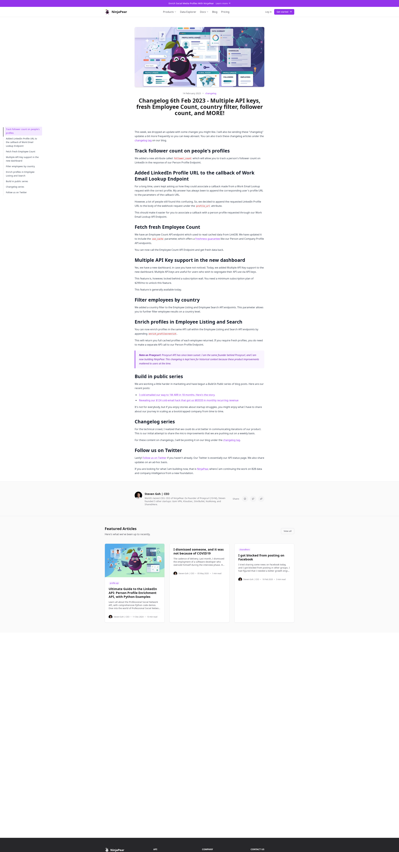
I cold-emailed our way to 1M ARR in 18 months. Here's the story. (177, 395)
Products (168, 12)
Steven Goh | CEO (121, 617)
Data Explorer (188, 12)
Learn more (222, 3)
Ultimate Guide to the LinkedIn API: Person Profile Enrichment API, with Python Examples (133, 593)
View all (288, 531)
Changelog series (15, 186)
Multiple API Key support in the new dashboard (22, 159)
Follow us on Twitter (16, 192)
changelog (210, 93)
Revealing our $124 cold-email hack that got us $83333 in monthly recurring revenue (188, 400)
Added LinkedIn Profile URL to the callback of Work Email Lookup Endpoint (21, 142)
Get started (283, 11)
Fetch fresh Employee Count (20, 151)
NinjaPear (202, 469)
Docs (203, 12)
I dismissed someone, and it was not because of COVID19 (198, 551)
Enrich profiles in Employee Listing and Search (20, 173)
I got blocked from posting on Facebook (261, 557)
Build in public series (17, 181)
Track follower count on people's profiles (23, 131)
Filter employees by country (20, 166)
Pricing (225, 12)
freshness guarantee (207, 238)
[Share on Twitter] (253, 499)
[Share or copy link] (261, 499)
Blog (214, 12)
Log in (268, 11)
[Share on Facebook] (245, 499)
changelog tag (143, 140)
